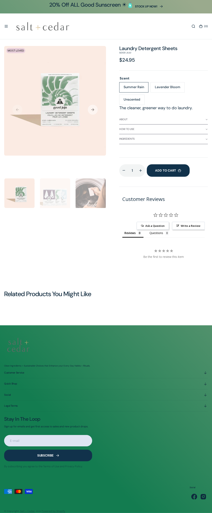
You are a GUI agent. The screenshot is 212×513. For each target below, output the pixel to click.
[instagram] (203, 496)
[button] (6, 26)
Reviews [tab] (130, 233)
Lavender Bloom (170, 88)
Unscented (134, 101)
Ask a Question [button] (155, 226)
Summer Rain (136, 88)
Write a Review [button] (190, 226)
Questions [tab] (156, 233)
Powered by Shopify (53, 511)
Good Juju (125, 52)
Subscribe (45, 455)
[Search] (193, 26)
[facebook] (194, 496)
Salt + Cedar (27, 511)
